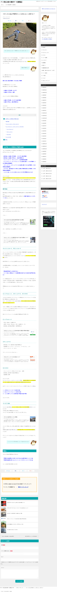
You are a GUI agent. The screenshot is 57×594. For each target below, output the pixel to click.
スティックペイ (9, 131)
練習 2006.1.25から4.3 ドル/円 (48, 70)
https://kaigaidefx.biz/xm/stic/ (8, 358)
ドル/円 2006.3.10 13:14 (47, 173)
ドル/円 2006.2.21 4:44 (46, 176)
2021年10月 (44, 118)
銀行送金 (7, 121)
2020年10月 (44, 148)
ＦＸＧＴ (44, 78)
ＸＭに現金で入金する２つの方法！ (12, 529)
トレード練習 (44, 57)
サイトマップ (44, 204)
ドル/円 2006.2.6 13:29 (46, 178)
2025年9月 (44, 95)
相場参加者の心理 (45, 67)
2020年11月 (44, 146)
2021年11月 (44, 115)
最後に (6, 139)
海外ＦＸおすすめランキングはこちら (48, 8)
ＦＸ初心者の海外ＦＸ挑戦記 (11, 2)
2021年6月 (44, 128)
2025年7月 (44, 100)
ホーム (2, 4)
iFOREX (43, 47)
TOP (8, 587)
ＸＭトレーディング (6, 18)
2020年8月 (44, 153)
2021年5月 (44, 130)
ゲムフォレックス (45, 52)
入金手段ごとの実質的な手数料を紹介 (12, 118)
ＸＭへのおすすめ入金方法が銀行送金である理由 (14, 219)
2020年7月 (44, 156)
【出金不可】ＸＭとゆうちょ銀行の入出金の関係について (16, 502)
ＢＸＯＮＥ (9, 134)
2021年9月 (44, 120)
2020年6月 (44, 159)
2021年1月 (44, 141)
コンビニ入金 (8, 137)
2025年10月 (44, 92)
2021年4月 (44, 133)
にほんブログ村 (44, 197)
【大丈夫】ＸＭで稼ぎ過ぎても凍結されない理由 (14, 513)
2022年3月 (44, 105)
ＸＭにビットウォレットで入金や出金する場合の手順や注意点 (16, 330)
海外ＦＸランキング (23, 487)
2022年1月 (44, 110)
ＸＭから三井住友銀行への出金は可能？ (8, 536)
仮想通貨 (44, 62)
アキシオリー (44, 49)
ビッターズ (44, 60)
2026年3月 (44, 87)
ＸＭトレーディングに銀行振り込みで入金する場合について (16, 237)
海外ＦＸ (44, 65)
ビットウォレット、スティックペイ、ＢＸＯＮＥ (15, 126)
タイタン (44, 55)
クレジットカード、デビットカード (12, 124)
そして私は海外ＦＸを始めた (11, 4)
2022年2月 (44, 107)
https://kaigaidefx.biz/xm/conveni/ (9, 418)
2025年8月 (44, 97)
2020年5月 (44, 161)
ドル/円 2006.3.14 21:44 (47, 170)
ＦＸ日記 (44, 75)
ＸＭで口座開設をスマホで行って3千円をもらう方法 (15, 524)
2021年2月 (44, 138)
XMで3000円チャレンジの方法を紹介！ (31, 536)
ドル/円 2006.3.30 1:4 (46, 168)
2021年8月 (44, 123)
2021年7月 (44, 125)
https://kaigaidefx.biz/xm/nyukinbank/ (10, 221)
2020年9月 (44, 151)
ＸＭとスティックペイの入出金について (12, 356)
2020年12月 (44, 143)
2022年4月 (44, 102)
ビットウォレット (10, 129)
